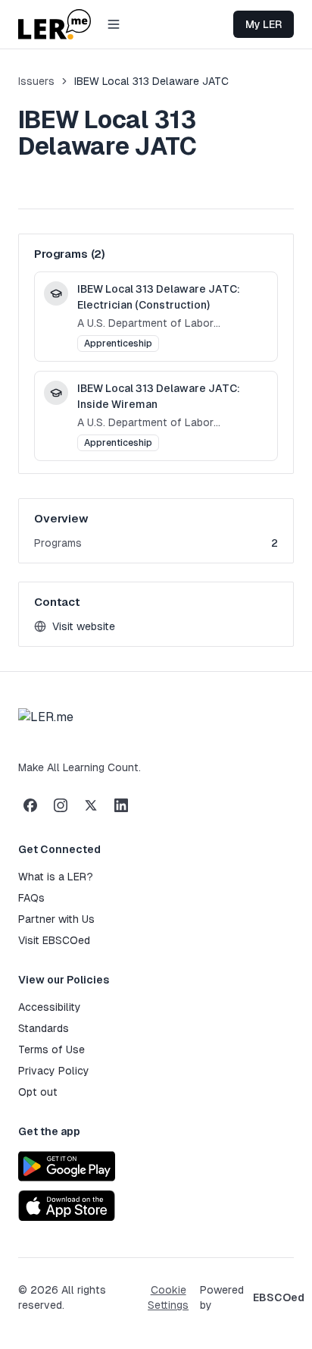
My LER (263, 24)
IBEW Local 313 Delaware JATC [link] (151, 81)
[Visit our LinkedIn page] (121, 805)
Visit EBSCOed (54, 940)
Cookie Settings (168, 1297)
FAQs (31, 898)
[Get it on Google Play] (66, 1166)
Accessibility (49, 1007)
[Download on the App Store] (66, 1206)
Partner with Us (56, 919)
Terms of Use (51, 1049)
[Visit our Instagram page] (60, 805)
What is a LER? (55, 877)
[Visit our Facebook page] (30, 805)
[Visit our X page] (91, 805)
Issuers (36, 81)
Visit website (79, 627)
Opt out (38, 1092)
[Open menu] (113, 24)
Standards (43, 1028)
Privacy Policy (53, 1071)
